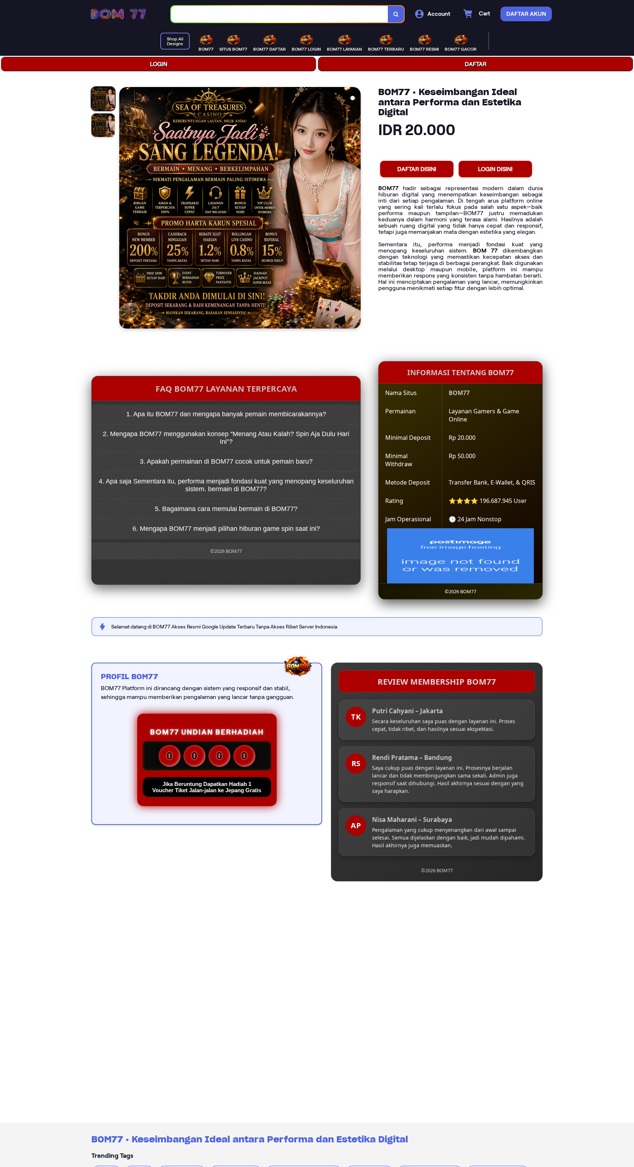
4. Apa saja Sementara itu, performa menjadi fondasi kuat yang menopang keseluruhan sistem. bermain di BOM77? (226, 485)
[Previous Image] (125, 209)
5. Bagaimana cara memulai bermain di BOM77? (226, 508)
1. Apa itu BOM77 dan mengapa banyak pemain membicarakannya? (226, 414)
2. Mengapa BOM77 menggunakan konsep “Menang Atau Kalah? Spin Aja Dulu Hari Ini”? (226, 437)
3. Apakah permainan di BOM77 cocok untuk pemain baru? (226, 461)
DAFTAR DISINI (416, 169)
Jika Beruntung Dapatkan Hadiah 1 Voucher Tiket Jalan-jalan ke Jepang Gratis (206, 787)
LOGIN (158, 64)
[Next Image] (355, 209)
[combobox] (279, 14)
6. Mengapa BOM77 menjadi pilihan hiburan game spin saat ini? (226, 528)
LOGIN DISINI (495, 169)
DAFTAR (476, 64)
